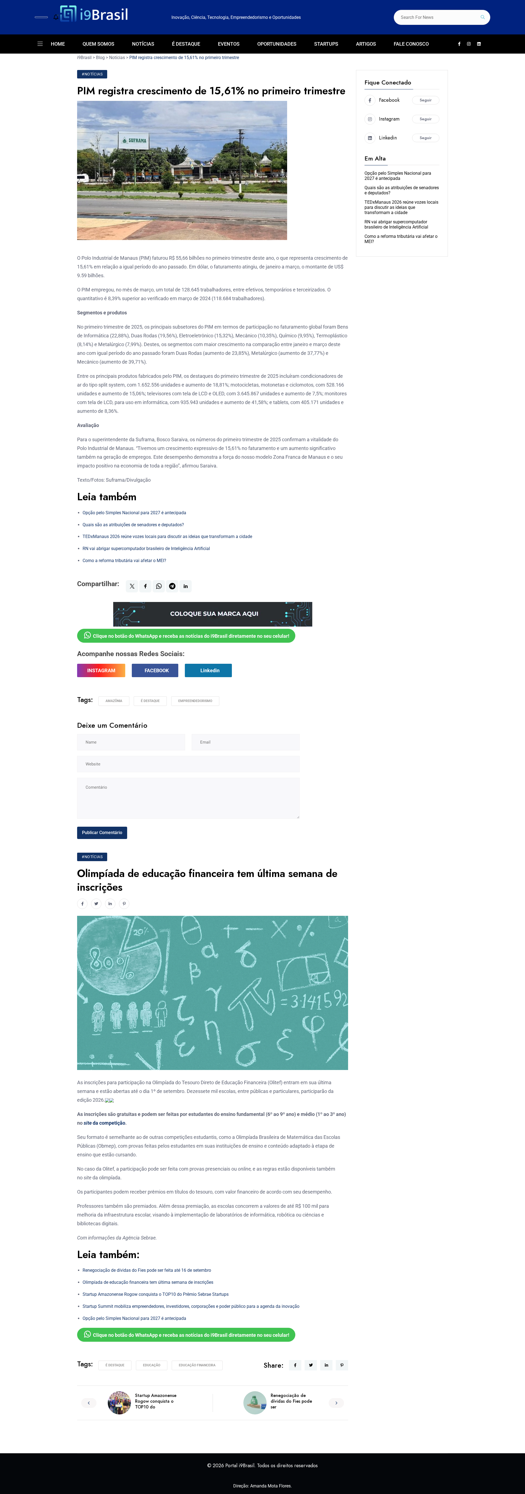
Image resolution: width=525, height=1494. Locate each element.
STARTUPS (326, 44)
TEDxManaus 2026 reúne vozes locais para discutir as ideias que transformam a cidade (167, 536)
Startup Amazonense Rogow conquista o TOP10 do (155, 1401)
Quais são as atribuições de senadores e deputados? (133, 524)
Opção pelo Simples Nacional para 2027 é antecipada (134, 512)
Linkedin (210, 670)
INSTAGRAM (101, 670)
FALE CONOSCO (411, 44)
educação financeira (197, 1365)
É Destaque (150, 701)
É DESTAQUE (186, 44)
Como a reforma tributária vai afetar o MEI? (124, 560)
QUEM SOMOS (98, 44)
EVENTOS (229, 44)
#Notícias (92, 74)
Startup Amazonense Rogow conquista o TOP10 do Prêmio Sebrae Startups (156, 1294)
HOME (58, 44)
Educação (151, 1365)
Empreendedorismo (195, 701)
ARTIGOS (366, 44)
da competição (104, 1123)
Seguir (426, 100)
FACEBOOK (157, 670)
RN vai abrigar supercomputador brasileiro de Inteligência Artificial (146, 548)
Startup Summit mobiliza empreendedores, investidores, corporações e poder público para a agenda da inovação (191, 1306)
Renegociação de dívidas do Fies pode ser (291, 1401)
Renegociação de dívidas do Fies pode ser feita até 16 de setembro (147, 1270)
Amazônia (114, 701)
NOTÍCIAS (143, 44)
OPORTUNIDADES (276, 44)
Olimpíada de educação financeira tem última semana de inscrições (148, 1282)
